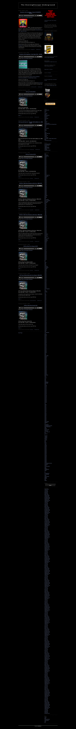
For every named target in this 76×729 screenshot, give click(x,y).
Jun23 (46, 327)
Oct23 (45, 418)
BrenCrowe (46, 201)
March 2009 (46, 701)
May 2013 (46, 650)
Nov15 (46, 392)
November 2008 (47, 705)
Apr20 (45, 168)
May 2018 (46, 589)
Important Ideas (47, 123)
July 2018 (46, 587)
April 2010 (46, 688)
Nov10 (46, 130)
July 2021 (46, 551)
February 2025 (47, 507)
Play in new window (25, 17)
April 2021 (46, 554)
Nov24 (46, 401)
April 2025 (46, 505)
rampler (46, 436)
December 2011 (47, 667)
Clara (45, 206)
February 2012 (47, 665)
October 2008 (47, 706)
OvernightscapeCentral (48, 425)
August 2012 (47, 659)
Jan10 (46, 271)
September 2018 (47, 585)
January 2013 (47, 654)
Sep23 (46, 460)
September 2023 (47, 524)
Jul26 (45, 312)
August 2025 (47, 501)
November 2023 (47, 522)
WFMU (46, 480)
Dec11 (46, 218)
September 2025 (47, 500)
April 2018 (46, 590)
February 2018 (47, 592)
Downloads (46, 118)
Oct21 (45, 416)
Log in (46, 717)
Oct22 (45, 417)
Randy (46, 438)
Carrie (46, 204)
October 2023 (47, 523)
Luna (45, 333)
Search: (46, 483)
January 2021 (47, 557)
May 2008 (46, 711)
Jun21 (46, 325)
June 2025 (46, 503)
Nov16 (46, 393)
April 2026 (46, 493)
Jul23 (45, 309)
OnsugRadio (47, 424)
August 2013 (47, 647)
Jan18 (46, 279)
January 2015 (47, 630)
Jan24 (46, 285)
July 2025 (46, 502)
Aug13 (46, 181)
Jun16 (46, 320)
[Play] (20, 15)
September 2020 (47, 561)
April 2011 (46, 675)
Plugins (46, 146)
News (45, 381)
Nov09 (46, 386)
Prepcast (46, 433)
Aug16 (46, 184)
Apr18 (45, 166)
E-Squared (46, 236)
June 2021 (46, 552)
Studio (46, 468)
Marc (45, 353)
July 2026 (46, 490)
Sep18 (46, 455)
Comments (47, 719)
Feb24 (46, 257)
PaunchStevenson (47, 426)
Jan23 (46, 284)
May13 (46, 360)
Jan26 (46, 287)
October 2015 (47, 621)
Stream (46, 136)
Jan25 (46, 286)
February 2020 (47, 568)
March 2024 (46, 518)
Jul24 (45, 310)
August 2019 (47, 574)
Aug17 (46, 185)
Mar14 (46, 340)
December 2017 (47, 594)
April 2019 (46, 578)
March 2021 (46, 555)
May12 (46, 359)
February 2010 (47, 690)
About (45, 111)
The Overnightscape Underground (38, 5)
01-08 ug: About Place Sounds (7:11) (30, 305)
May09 (46, 356)
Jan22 (46, 283)
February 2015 (47, 629)
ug (32, 178)
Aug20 (46, 188)
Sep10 (46, 134)
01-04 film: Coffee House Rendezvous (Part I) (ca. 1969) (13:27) (30, 183)
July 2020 (46, 563)
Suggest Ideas (47, 147)
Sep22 (46, 459)
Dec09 (46, 216)
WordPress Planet (47, 150)
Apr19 (45, 167)
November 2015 (47, 620)
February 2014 (47, 641)
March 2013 (46, 652)
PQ (34, 49)
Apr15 (45, 163)
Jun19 (46, 323)
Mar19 (46, 345)
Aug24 (46, 192)
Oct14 (45, 409)
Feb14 (46, 247)
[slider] (40, 15)
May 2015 (46, 626)
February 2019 (47, 580)
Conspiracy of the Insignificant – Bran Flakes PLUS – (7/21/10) (30, 54)
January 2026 (47, 496)
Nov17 (46, 394)
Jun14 (46, 318)
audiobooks (46, 176)
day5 (45, 214)
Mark (45, 354)
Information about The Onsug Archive (50, 124)
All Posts (46, 113)
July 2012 (46, 660)
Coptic (46, 207)
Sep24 (46, 461)
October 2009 (47, 694)
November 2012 (47, 656)
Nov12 (46, 389)
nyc (45, 403)
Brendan (46, 202)
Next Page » (20, 332)
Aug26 (46, 194)
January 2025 (47, 508)
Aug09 (46, 177)
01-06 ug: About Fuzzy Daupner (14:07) (31, 246)
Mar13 (46, 339)
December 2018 (47, 582)
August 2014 (47, 635)
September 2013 (47, 646)
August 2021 (47, 550)
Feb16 (46, 249)
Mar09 (46, 335)
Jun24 (46, 328)
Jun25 (46, 329)
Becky (45, 196)
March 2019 (46, 579)
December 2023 (47, 521)
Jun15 (46, 319)
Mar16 (46, 342)
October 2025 (47, 499)
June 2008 (46, 710)
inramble (46, 268)
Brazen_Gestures (47, 200)
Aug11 (46, 179)
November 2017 (47, 595)
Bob (45, 198)
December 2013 (47, 643)
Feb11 (46, 119)
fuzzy (33, 300)
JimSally (46, 291)
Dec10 (46, 117)
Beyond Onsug (47, 115)
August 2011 (47, 671)
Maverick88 (46, 355)
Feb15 (46, 248)
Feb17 (46, 250)
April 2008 (46, 712)
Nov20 (46, 397)
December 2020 (47, 558)
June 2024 (46, 515)
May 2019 (46, 577)
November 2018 (47, 583)
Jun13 (46, 317)
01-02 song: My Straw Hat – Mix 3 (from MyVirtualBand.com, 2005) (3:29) (31, 122)
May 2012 (46, 662)
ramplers (46, 437)
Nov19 (46, 396)
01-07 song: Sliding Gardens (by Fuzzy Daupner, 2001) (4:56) (31, 275)
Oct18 (45, 413)
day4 (45, 213)
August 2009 (47, 696)
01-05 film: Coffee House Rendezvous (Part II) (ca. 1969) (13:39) (30, 214)
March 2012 (46, 664)
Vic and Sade (47, 474)
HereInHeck (46, 267)
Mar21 (46, 347)
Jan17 (46, 278)
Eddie (45, 237)
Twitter (49, 72)
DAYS (45, 209)
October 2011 (47, 669)
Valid (47, 720)
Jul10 (45, 126)
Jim (45, 289)
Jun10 (46, 314)
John (45, 293)
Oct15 (45, 410)
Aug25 (46, 193)
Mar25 (46, 351)
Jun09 (46, 313)
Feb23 (46, 256)
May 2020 (46, 565)
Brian (45, 203)
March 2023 (46, 530)
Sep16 (46, 453)
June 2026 (46, 491)
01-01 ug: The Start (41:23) (30, 91)
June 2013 (46, 649)
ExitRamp (46, 240)
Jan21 (46, 282)
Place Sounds (47, 429)
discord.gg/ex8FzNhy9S (49, 57)
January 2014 (47, 642)
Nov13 (46, 390)
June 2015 (46, 625)
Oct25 (45, 420)
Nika (45, 384)
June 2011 (46, 673)
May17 (46, 364)
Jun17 (46, 321)
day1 (31, 149)
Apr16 (45, 164)
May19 (46, 366)
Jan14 (46, 275)
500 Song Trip (47, 110)
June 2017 (46, 600)
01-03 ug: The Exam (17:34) (31, 154)
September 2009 (47, 695)
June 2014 (46, 637)
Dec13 (46, 220)
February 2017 (47, 604)
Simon (46, 465)
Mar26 (46, 352)
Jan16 (46, 277)
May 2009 (46, 699)
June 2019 (46, 576)
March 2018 (46, 591)
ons (45, 423)
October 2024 (47, 511)
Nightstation (46, 382)
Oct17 (45, 412)
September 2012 (47, 658)
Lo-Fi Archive (47, 128)
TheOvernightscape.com (51, 85)
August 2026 (47, 489)
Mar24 (46, 350)
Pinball (46, 428)
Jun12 (46, 316)
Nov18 (46, 395)
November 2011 (47, 668)
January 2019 (47, 581)
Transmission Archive (48, 140)
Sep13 (46, 450)
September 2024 (47, 512)
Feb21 (46, 254)
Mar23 (46, 349)
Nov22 (46, 399)
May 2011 (46, 674)
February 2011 (47, 677)
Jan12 (46, 273)
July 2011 (46, 672)
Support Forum (47, 148)
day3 (45, 212)
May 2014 (46, 638)
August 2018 (47, 586)
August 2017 (47, 598)
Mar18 (46, 344)
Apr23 (45, 171)
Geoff (45, 265)
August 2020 (47, 562)
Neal (45, 380)
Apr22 (45, 170)
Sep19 (46, 456)
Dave (45, 208)
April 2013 (46, 651)
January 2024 (47, 520)
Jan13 (46, 274)
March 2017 (46, 603)
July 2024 (46, 514)
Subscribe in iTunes (49, 69)
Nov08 (46, 385)
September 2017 (47, 597)
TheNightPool (47, 469)
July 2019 (46, 575)
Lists (45, 127)
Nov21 (46, 398)
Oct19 (45, 414)
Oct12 (45, 407)
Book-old (46, 116)
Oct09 (45, 404)
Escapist (46, 239)
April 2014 (46, 639)
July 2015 (46, 624)
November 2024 (47, 510)
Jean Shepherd (47, 288)
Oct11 (45, 406)
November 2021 (47, 547)
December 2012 (47, 655)
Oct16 (45, 411)
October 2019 (47, 572)
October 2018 (47, 584)
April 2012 (46, 663)
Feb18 (46, 251)
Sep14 (46, 451)
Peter (45, 427)
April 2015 (46, 627)
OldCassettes (47, 421)
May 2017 (46, 601)
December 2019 (47, 570)
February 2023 (47, 531)
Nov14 (46, 391)
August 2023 (47, 525)
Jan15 (46, 276)
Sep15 (46, 452)
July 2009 (46, 697)
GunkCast (46, 266)
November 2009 (47, 693)
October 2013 (47, 645)
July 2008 (46, 709)
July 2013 (46, 648)
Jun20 (46, 324)
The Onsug (46, 137)
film (32, 241)
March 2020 (46, 567)
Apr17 (45, 165)
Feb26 (46, 259)
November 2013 (47, 644)
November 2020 (47, 559)
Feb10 (46, 243)
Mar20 (46, 346)
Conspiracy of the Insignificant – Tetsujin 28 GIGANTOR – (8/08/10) (30, 13)
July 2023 (46, 526)
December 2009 (47, 692)
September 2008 (47, 707)
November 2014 (47, 632)
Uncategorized (47, 473)
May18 (46, 365)
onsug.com (20, 45)
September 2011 (47, 670)
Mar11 (46, 129)
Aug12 (46, 180)
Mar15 (46, 341)
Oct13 (45, 408)
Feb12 (46, 245)
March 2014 (46, 640)
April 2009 (46, 700)
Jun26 (46, 330)
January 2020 (47, 569)
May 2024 (46, 516)
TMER (46, 470)
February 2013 (47, 653)
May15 (46, 362)
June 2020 (46, 564)
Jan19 (46, 280)
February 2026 (47, 495)
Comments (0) (38, 49)
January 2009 (47, 703)
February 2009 (47, 702)
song (33, 149)
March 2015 (46, 628)
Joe (45, 292)
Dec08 (46, 215)
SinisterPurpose (47, 466)
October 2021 (47, 548)
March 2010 (46, 689)
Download (30, 17)
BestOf (46, 197)
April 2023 (46, 529)
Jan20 (46, 281)
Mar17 (46, 343)
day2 (45, 211)
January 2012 (47, 666)
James (46, 269)
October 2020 (47, 560)
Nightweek (46, 383)
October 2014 (47, 633)
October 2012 (47, 657)
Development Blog (48, 144)
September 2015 (47, 622)
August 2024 (47, 513)
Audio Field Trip (47, 175)
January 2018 (47, 593)
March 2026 (46, 494)
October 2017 (47, 596)
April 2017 (46, 602)
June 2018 (46, 588)
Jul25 (45, 311)
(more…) (19, 115)
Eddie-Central (47, 238)
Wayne (46, 478)
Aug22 (46, 190)
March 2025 (46, 506)
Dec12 (46, 219)
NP (45, 131)
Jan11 (45, 125)
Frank (45, 262)
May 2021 (46, 553)
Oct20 (45, 415)
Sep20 (46, 457)
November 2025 (47, 498)
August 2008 (47, 708)
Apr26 (45, 174)
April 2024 (46, 517)
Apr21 (45, 169)
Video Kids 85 (47, 476)
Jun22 (46, 326)
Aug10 (32, 49)
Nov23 (46, 400)
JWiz (45, 331)
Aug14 (46, 182)
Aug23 (46, 191)
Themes (46, 149)
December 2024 (47, 509)
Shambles (46, 464)
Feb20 (46, 253)
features (46, 241)
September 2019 (47, 573)
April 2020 (46, 566)
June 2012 (46, 661)
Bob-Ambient (47, 199)
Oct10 (45, 132)
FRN (45, 263)
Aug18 (46, 186)
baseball (46, 195)
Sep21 (46, 458)
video (45, 475)
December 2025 (47, 497)
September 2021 (47, 549)
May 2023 (46, 528)
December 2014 (47, 631)
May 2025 (46, 504)
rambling (46, 435)
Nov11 (46, 388)
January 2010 (47, 691)
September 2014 (47, 634)
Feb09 (46, 242)
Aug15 (46, 183)
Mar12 (46, 338)
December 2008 (47, 704)
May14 (46, 361)
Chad (45, 205)
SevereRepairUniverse (48, 463)
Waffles (46, 477)
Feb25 (46, 258)
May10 (46, 357)
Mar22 (46, 348)
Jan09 (46, 270)
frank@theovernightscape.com (51, 61)
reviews (46, 439)
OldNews (46, 422)
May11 (46, 358)
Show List (46, 135)
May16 (46, 363)
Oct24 (45, 419)
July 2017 (46, 599)
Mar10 (46, 336)
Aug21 (46, 189)
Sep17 (46, 454)
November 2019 (47, 571)
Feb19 (46, 252)
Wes (45, 479)
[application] (30, 15)
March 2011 (46, 676)
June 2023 (46, 527)
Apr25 (45, 173)
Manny (46, 334)
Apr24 (45, 172)
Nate (45, 379)
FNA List (46, 121)
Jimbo (45, 290)
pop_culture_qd (47, 431)
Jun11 (45, 315)
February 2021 (47, 556)
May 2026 (46, 492)
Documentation (47, 145)
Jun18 (46, 322)
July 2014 (46, 636)
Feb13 (46, 246)
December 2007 (47, 713)
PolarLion (46, 430)
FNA (45, 120)
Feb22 (46, 255)
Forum (46, 122)
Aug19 (46, 187)
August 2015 (47, 623)
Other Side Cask (47, 133)
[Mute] (37, 15)
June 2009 (46, 698)
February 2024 (47, 519)
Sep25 (46, 462)
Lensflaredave (47, 332)
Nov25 (46, 402)
